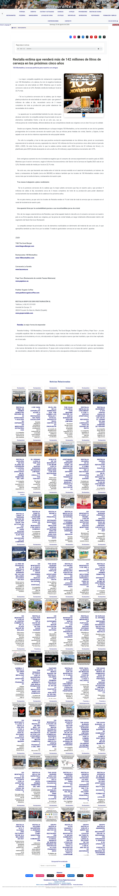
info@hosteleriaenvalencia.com (51, 884)
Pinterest (61, 875)
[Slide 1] (83, 115)
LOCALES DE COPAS (53, 886)
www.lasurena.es (21, 269)
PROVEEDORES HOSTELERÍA (64, 886)
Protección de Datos (78, 884)
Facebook (29, 875)
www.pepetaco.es (21, 281)
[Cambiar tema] (2, 13)
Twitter (51, 875)
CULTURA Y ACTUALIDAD (73, 886)
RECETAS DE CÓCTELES (92, 886)
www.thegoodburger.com (24, 246)
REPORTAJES (79, 886)
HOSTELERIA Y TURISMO (55, 887)
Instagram (40, 875)
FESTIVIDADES (103, 886)
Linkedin (71, 875)
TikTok (81, 875)
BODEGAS (58, 886)
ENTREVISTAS (98, 886)
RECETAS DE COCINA (85, 886)
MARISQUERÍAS (47, 886)
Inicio (14, 27)
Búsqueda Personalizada (59, 861)
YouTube (90, 875)
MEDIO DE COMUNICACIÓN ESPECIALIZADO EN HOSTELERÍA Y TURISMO (13, 886)
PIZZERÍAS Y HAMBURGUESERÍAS (39, 886)
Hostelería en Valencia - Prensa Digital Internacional (59, 880)
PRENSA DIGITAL (62, 887)
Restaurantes (22, 27)
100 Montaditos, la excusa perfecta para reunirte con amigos (35, 68)
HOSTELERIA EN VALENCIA (69, 887)
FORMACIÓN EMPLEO (109, 886)
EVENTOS (26, 886)
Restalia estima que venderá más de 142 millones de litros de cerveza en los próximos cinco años (57, 61)
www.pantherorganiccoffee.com (27, 293)
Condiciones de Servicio (66, 884)
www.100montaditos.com (24, 258)
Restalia (20, 325)
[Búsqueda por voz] (64, 866)
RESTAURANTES (31, 886)
